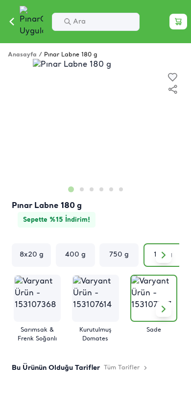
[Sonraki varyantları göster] (163, 255)
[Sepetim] (178, 21)
